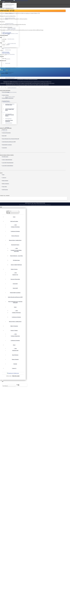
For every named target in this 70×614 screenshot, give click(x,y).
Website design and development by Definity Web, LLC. (41, 204)
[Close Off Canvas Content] (1, 207)
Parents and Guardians (6, 52)
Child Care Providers (5, 90)
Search (7, 211)
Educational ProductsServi (7, 155)
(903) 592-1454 (15, 376)
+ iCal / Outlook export (6, 33)
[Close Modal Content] (3, 381)
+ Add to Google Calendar (6, 32)
